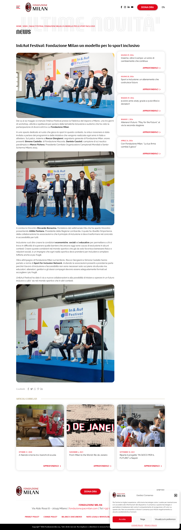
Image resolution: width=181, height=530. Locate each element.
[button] (175, 495)
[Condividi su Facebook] (28, 389)
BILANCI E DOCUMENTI (72, 517)
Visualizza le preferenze (165, 519)
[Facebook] (121, 7)
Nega (142, 519)
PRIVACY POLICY (151, 525)
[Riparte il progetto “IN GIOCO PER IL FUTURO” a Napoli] (141, 446)
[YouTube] (132, 7)
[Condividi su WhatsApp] (35, 389)
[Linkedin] (128, 7)
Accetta (122, 519)
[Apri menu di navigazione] (18, 8)
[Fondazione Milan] (36, 7)
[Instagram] (125, 7)
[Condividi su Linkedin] (41, 389)
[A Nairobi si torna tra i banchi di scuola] (40, 446)
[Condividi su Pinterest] (38, 389)
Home (18, 26)
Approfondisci (150, 68)
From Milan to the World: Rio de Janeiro (88, 455)
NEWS (25, 26)
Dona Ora (147, 7)
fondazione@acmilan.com (83, 508)
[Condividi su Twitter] (31, 389)
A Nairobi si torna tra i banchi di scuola (37, 455)
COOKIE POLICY (137, 525)
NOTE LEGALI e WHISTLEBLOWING (101, 517)
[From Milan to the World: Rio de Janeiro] (90, 446)
